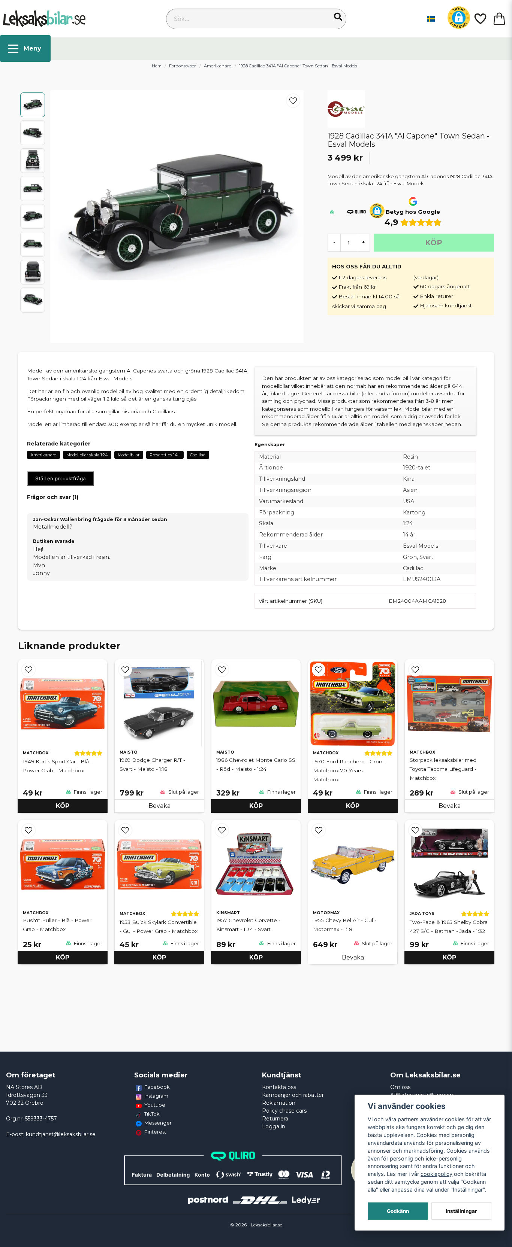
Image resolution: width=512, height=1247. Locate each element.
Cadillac (197, 454)
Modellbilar (128, 454)
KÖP (62, 805)
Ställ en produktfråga (60, 478)
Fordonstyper (182, 66)
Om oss (400, 1087)
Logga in (273, 1126)
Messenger (158, 1123)
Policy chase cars (284, 1110)
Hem (157, 66)
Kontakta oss (279, 1087)
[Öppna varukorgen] (499, 18)
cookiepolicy (436, 1174)
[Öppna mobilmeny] (25, 48)
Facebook (157, 1087)
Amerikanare (217, 66)
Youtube (154, 1105)
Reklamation (278, 1103)
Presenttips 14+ (165, 454)
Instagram (156, 1096)
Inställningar (461, 1211)
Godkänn (398, 1211)
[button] (338, 17)
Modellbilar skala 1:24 (87, 454)
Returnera (275, 1118)
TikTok (152, 1114)
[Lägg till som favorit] (480, 18)
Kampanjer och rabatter (293, 1095)
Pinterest (155, 1132)
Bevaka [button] (159, 805)
